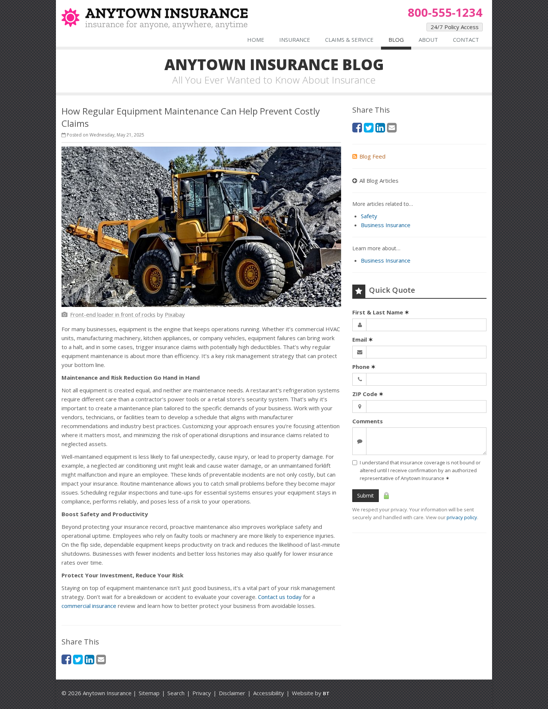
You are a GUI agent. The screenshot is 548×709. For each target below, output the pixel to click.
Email (362, 339)
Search (176, 693)
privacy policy (462, 517)
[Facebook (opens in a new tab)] (66, 659)
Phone (364, 366)
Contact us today (280, 596)
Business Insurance (385, 225)
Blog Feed (372, 156)
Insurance (294, 39)
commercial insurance (89, 605)
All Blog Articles (379, 180)
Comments (367, 421)
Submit (365, 495)
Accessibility (268, 693)
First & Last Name (380, 312)
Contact (466, 39)
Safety (369, 216)
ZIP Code (368, 394)
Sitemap (149, 693)
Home (255, 39)
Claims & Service (349, 39)
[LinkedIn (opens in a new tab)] (89, 659)
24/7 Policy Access (455, 27)
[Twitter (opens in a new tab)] (78, 659)
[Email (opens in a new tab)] (101, 659)
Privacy (201, 693)
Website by (311, 693)
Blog (396, 39)
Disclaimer (232, 693)
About (428, 39)
